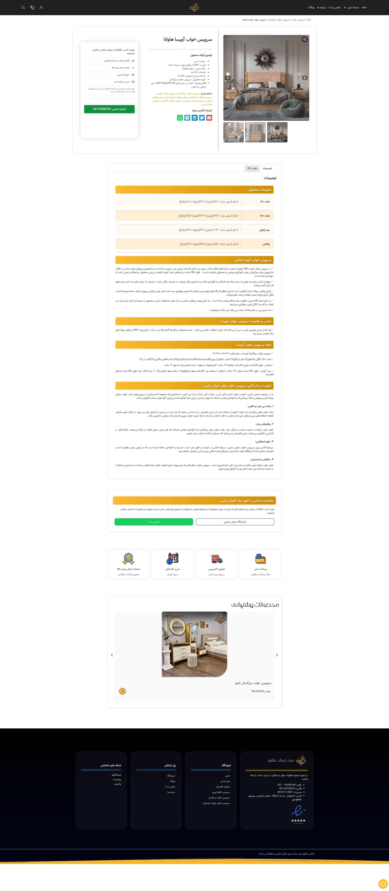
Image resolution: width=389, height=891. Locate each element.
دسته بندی (353, 7)
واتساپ (117, 768)
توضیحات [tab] (267, 168)
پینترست (117, 764)
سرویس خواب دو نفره (201, 97)
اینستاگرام (116, 759)
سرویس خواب (298, 20)
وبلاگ (311, 7)
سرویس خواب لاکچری (172, 101)
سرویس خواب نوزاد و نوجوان (216, 787)
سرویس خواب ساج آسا (178, 97)
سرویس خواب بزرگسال (279, 20)
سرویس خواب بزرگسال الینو (253, 667)
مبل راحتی (225, 765)
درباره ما (321, 7)
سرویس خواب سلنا (204, 667)
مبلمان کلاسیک (223, 771)
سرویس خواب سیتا (148, 667)
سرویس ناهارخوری (221, 776)
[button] (23, 7)
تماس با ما (335, 7)
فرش (227, 760)
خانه (364, 7)
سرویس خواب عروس (194, 101)
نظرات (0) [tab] (252, 168)
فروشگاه (171, 760)
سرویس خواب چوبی (167, 93)
